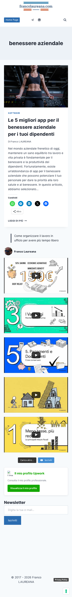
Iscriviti (12, 520)
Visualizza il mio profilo (23, 488)
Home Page (12, 19)
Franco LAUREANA (21, 141)
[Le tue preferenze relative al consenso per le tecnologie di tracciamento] (66, 591)
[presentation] (36, 86)
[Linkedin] (39, 20)
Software (14, 113)
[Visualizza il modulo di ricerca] (65, 20)
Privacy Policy (61, 580)
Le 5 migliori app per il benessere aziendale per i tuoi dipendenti (33, 127)
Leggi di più (17, 220)
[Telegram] (32, 20)
